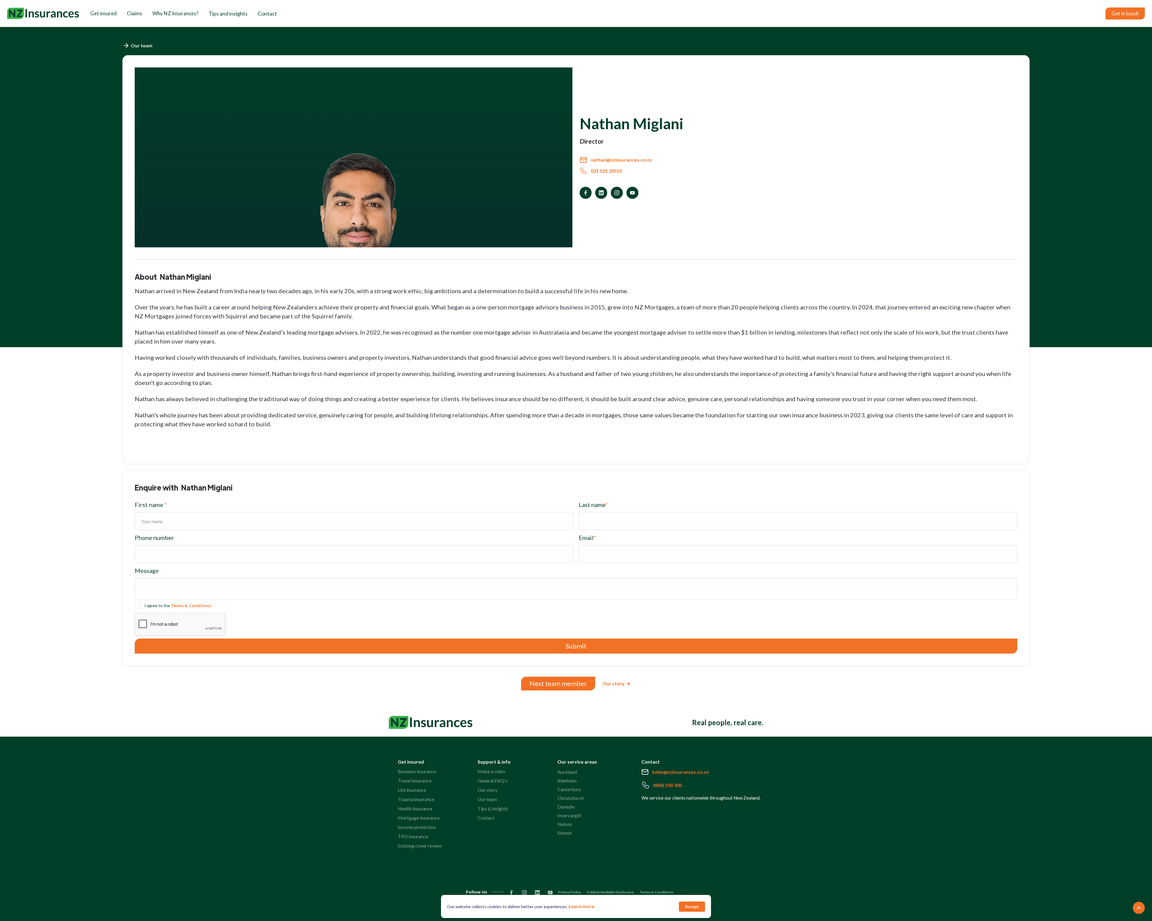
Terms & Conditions (191, 605)
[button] (103, 13)
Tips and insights (228, 13)
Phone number (154, 537)
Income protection (417, 827)
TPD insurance (413, 836)
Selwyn (564, 833)
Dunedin (565, 806)
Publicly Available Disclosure (610, 892)
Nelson (564, 824)
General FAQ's (493, 780)
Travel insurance (414, 780)
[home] (43, 13)
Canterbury (569, 789)
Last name (593, 504)
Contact (267, 13)
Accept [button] (692, 906)
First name (151, 504)
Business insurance (417, 771)
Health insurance (415, 808)
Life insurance (412, 790)
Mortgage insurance (419, 818)
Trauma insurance (416, 799)
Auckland (567, 772)
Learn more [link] (581, 906)
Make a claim (491, 771)
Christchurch (570, 798)
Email (587, 537)
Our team (487, 799)
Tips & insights (493, 808)
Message (147, 570)
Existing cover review (420, 845)
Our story (487, 790)
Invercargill (569, 815)
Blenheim (567, 780)
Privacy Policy (569, 892)
